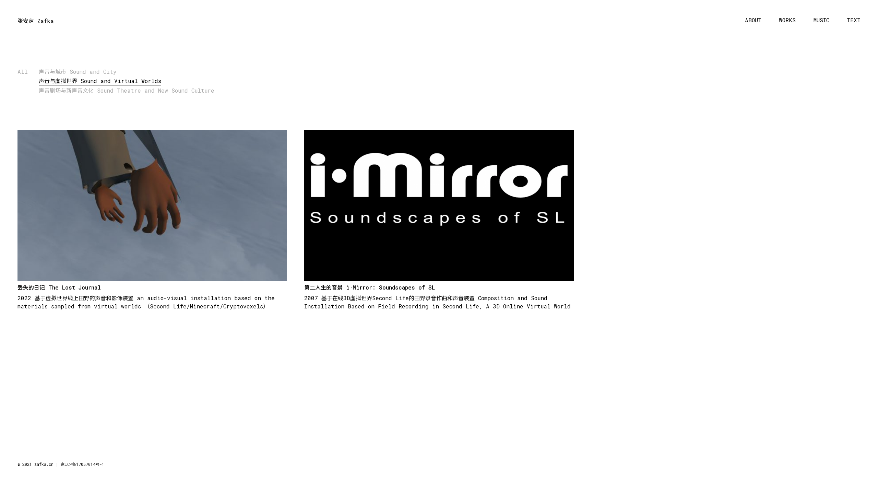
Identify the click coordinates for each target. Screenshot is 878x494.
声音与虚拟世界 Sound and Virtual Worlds (100, 80)
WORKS (787, 20)
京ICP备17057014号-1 (82, 464)
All (22, 71)
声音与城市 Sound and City (78, 71)
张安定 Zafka (35, 20)
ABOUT (753, 20)
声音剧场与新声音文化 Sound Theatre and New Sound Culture (126, 90)
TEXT (854, 20)
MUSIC (821, 20)
